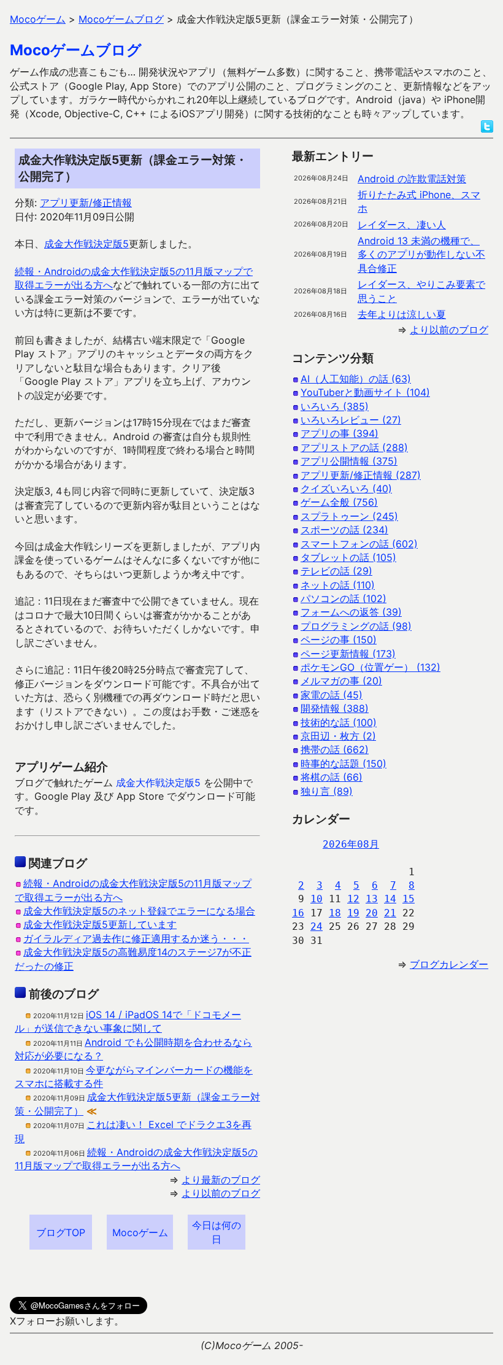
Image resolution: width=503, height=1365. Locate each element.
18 (335, 913)
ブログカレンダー (449, 964)
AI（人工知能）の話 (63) (356, 379)
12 (353, 899)
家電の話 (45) (332, 695)
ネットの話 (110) (338, 585)
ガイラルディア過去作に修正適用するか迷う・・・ (136, 938)
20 (372, 913)
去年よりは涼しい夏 (402, 314)
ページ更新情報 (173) (348, 654)
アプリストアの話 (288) (354, 447)
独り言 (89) (327, 791)
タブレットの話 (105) (348, 557)
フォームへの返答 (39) (351, 612)
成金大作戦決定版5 (86, 244)
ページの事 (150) (339, 639)
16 (298, 913)
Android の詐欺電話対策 (412, 178)
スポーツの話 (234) (344, 530)
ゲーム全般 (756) (339, 502)
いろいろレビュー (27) (351, 420)
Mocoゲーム (140, 1232)
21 (390, 913)
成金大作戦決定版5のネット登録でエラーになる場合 (139, 911)
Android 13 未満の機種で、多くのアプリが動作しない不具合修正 (421, 254)
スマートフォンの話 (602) (359, 544)
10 (316, 899)
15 (408, 899)
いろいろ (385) (335, 406)
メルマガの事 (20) (341, 681)
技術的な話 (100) (339, 722)
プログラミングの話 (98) (356, 626)
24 (316, 926)
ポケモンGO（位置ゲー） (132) (370, 667)
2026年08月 (351, 844)
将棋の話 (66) (332, 777)
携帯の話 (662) (335, 749)
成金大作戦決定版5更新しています (100, 924)
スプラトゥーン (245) (349, 516)
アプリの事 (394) (339, 433)
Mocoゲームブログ (76, 50)
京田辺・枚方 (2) (338, 736)
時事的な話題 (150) (343, 763)
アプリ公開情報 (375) (349, 461)
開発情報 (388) (335, 708)
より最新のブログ (221, 1180)
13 (372, 899)
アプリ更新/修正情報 (86, 202)
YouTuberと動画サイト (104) (365, 392)
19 (353, 913)
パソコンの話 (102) (343, 598)
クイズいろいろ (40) (346, 488)
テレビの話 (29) (336, 571)
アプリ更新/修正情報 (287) (361, 475)
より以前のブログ (221, 1193)
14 (390, 899)
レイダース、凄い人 (402, 224)
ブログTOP (60, 1232)
